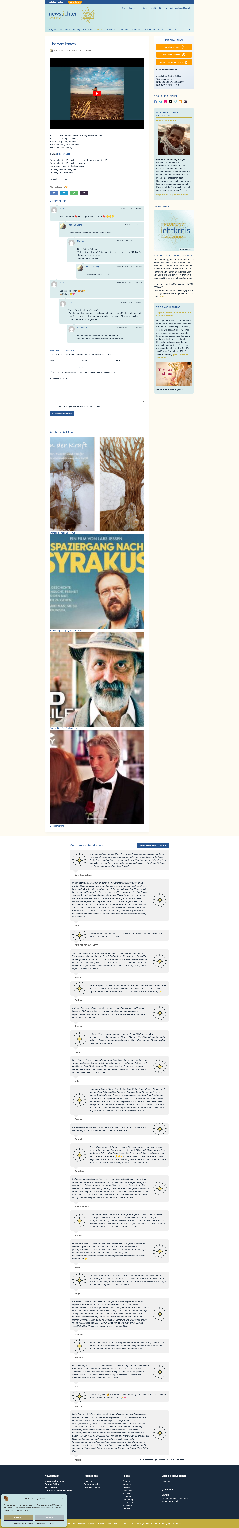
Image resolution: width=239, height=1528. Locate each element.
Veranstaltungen (169, 307)
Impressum (50, 1523)
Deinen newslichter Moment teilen (153, 845)
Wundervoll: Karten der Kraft (62, 533)
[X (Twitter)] (170, 101)
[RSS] (180, 101)
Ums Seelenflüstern (166, 120)
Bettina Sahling (75, 225)
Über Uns (173, 29)
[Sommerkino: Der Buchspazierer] (97, 679)
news (64, 179)
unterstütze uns (75, 2)
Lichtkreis (163, 8)
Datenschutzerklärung (36, 1523)
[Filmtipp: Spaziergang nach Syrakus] (97, 581)
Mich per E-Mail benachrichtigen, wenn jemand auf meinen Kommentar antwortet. (86, 372)
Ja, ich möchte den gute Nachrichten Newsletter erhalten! (76, 406)
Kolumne (111, 29)
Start (124, 8)
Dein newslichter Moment (180, 8)
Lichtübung (124, 29)
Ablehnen (49, 1518)
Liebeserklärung (57, 826)
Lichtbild (162, 29)
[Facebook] (54, 193)
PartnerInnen (134, 8)
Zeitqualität (137, 29)
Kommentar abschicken (62, 414)
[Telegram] (64, 193)
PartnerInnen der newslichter (175, 1498)
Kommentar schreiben (59, 378)
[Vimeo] (175, 101)
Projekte (53, 29)
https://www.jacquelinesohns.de (172, 194)
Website (118, 360)
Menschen (65, 29)
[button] (63, 1498)
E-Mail (85, 360)
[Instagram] (165, 101)
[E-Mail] (84, 193)
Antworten (139, 208)
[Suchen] (189, 30)
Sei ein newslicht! (149, 8)
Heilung (76, 29)
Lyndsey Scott (63, 154)
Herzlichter (88, 29)
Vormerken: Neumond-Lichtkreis (173, 255)
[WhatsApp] (74, 193)
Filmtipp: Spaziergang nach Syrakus (66, 630)
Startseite (166, 1495)
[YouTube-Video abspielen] (97, 93)
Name (53, 360)
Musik (54, 179)
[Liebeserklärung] (97, 777)
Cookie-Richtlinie (19, 1523)
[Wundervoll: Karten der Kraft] (97, 484)
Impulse (100, 29)
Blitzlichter (150, 29)
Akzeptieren (18, 1518)
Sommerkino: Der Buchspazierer (64, 728)
